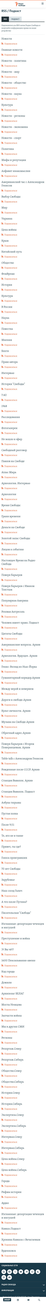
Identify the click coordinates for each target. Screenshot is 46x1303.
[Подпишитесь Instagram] (32, 1271)
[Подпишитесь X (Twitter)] (15, 1271)
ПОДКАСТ (15, 19)
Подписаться (10, 44)
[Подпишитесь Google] (3, 1271)
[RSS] (38, 1271)
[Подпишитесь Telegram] (26, 1271)
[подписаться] (9, 1277)
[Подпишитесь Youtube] (21, 1271)
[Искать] (39, 1300)
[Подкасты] (3, 1277)
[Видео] (28, 1300)
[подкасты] (18, 1300)
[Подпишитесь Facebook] (9, 1271)
